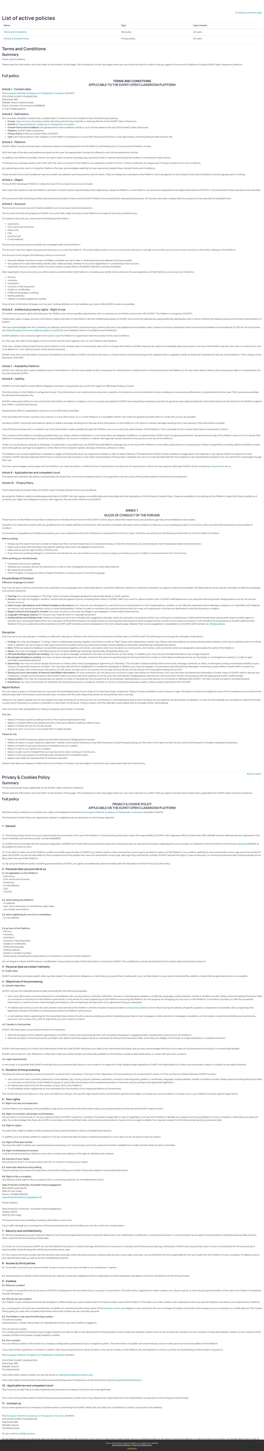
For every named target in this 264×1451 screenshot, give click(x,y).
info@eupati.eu (217, 624)
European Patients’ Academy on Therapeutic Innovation (35, 93)
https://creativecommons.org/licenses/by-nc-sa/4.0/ (33, 330)
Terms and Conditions (121, 1445)
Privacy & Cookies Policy (142, 1445)
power (218, 466)
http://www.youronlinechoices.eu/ (124, 1380)
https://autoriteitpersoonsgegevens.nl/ (22, 1197)
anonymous (133, 1007)
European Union (111, 1308)
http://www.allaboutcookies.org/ (76, 1375)
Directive (242, 843)
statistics (144, 1007)
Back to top (253, 774)
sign (18, 621)
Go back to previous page (248, 12)
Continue (132, 1448)
